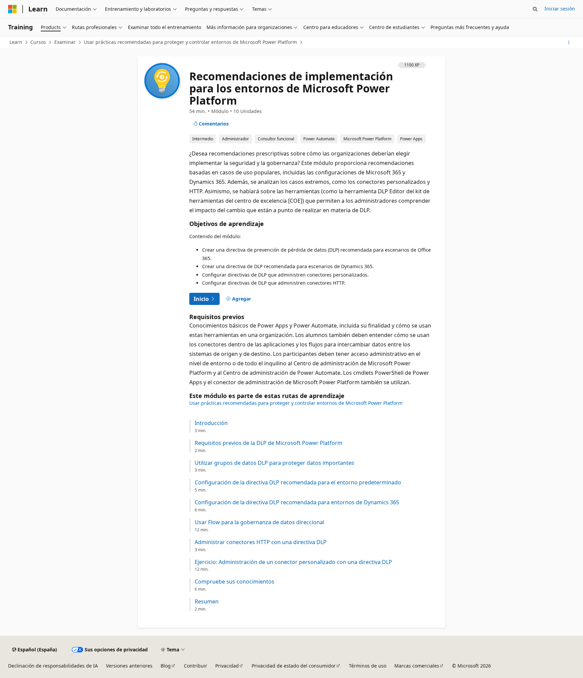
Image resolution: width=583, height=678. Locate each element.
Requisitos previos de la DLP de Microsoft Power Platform (268, 443)
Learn (15, 42)
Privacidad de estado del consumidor (294, 665)
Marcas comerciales (416, 665)
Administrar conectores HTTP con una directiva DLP (261, 542)
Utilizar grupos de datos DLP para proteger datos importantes (274, 463)
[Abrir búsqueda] (535, 9)
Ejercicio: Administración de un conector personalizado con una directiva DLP (293, 562)
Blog (166, 665)
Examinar (65, 42)
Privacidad (227, 665)
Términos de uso (367, 665)
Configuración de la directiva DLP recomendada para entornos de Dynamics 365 (297, 502)
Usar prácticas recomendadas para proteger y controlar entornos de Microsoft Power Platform (190, 42)
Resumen (207, 601)
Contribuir (195, 665)
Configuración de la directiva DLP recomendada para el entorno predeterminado (298, 482)
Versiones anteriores (129, 665)
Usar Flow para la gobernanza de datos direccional (259, 522)
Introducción (211, 423)
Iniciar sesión (560, 8)
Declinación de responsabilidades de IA (53, 665)
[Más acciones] (569, 42)
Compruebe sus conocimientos (234, 581)
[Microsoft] (12, 9)
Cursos (38, 42)
